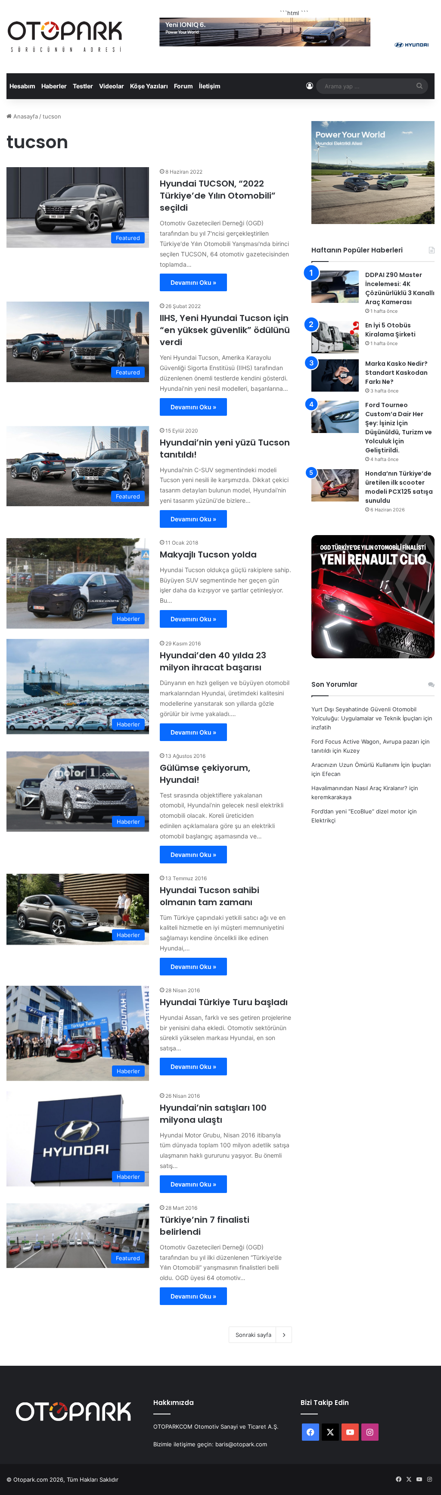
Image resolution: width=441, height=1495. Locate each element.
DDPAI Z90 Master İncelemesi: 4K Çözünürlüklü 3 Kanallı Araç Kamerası (400, 288)
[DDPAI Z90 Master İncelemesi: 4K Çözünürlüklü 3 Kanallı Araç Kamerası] (335, 287)
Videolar (111, 86)
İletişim (209, 86)
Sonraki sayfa (253, 1334)
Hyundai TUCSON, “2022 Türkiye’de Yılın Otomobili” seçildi (218, 196)
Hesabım (22, 86)
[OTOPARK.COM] (65, 36)
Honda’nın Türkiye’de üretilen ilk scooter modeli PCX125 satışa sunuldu (399, 487)
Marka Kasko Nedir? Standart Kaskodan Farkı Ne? (396, 372)
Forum (183, 86)
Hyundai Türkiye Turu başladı (224, 1002)
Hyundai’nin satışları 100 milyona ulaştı (213, 1114)
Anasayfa (25, 116)
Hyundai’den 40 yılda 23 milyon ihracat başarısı (213, 661)
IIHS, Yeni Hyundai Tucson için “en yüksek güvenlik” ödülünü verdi (225, 330)
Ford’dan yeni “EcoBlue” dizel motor (358, 811)
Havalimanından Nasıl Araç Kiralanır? (359, 788)
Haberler (54, 86)
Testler (83, 86)
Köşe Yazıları (149, 86)
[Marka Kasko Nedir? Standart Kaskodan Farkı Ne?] (335, 375)
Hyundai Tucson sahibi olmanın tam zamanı (209, 896)
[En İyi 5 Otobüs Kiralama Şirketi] (335, 337)
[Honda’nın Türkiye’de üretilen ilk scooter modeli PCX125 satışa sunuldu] (335, 485)
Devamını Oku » (193, 282)
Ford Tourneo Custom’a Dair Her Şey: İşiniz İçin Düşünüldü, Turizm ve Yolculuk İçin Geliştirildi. (398, 428)
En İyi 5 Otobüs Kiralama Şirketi (390, 330)
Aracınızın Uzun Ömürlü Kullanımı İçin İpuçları (371, 764)
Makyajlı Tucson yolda (208, 554)
